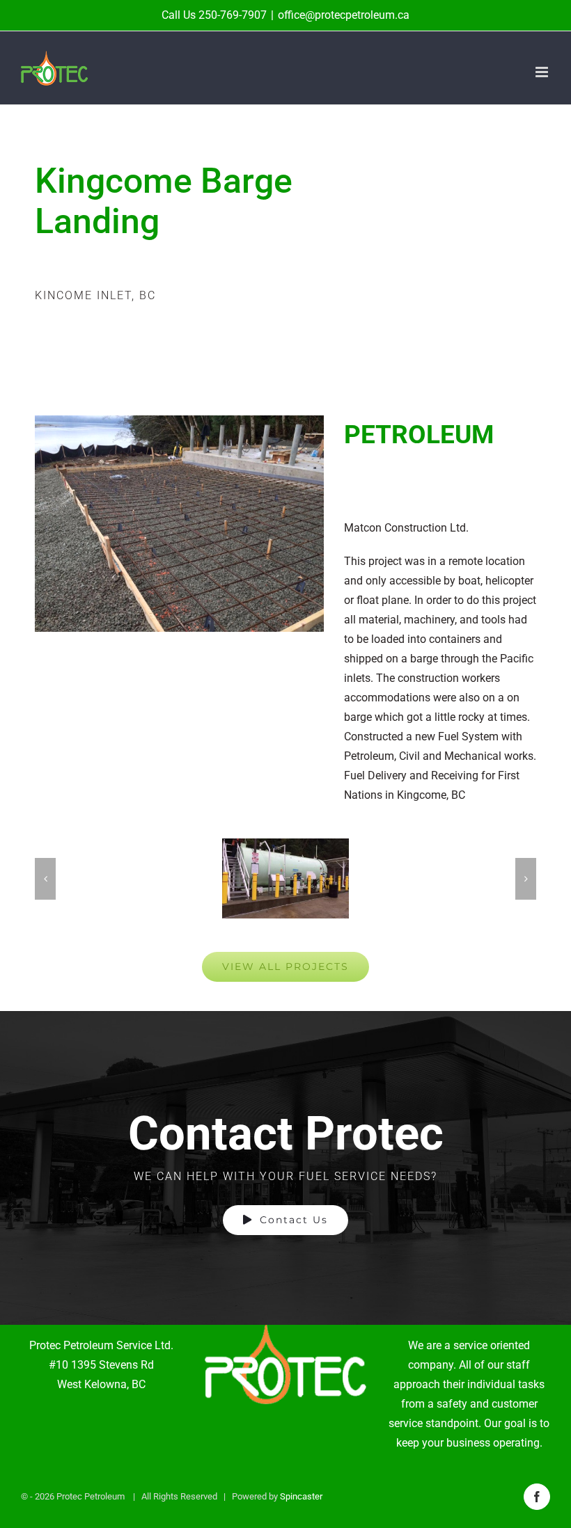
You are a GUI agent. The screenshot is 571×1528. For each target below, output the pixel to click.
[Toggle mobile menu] (542, 72)
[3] (179, 420)
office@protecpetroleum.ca (343, 15)
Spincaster (301, 1496)
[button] (45, 879)
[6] (285, 878)
